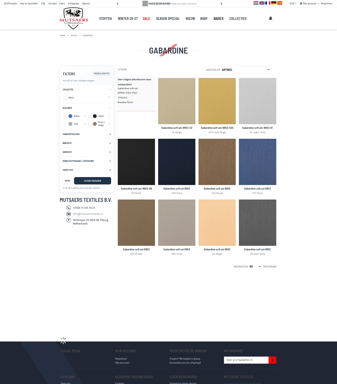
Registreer (327, 3)
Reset (67, 181)
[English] (262, 3)
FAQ (43, 3)
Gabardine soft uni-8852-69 (136, 188)
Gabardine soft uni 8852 (176, 188)
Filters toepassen (92, 181)
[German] (273, 3)
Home (63, 35)
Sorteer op (213, 69)
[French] (267, 3)
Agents (86, 3)
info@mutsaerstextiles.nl (88, 214)
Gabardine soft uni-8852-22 (176, 127)
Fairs (62, 3)
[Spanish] (279, 3)
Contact (52, 3)
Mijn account (122, 362)
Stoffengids (10, 3)
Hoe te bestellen (29, 3)
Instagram (73, 3)
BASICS (74, 35)
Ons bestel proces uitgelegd (185, 362)
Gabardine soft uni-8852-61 (257, 127)
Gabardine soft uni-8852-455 (217, 127)
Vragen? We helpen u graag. (185, 358)
